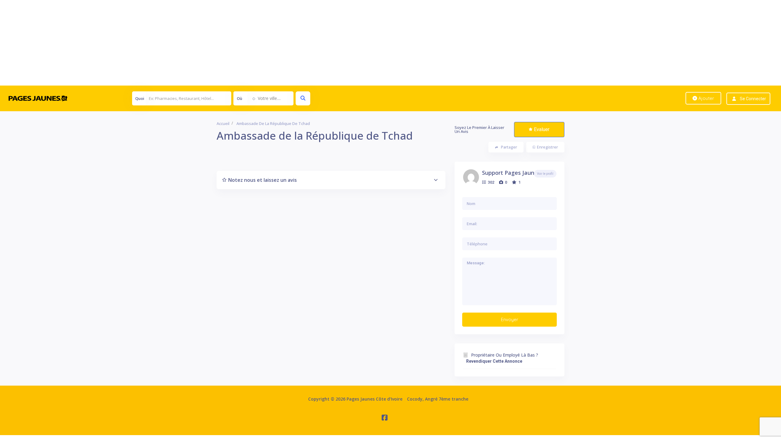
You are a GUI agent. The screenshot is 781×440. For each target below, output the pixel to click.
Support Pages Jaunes (511, 172)
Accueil (223, 123)
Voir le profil (545, 173)
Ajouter (705, 98)
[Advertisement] (183, 43)
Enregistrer (547, 147)
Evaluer (541, 129)
